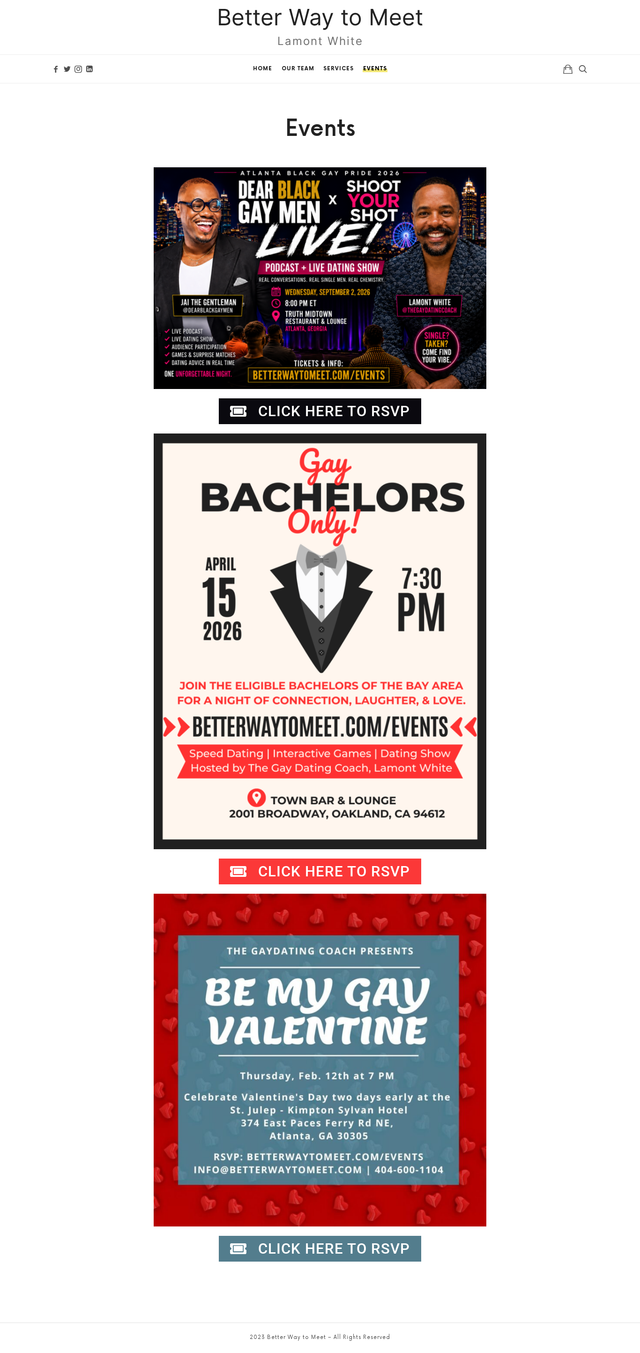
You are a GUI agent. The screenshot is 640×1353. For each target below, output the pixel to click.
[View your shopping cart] (568, 69)
